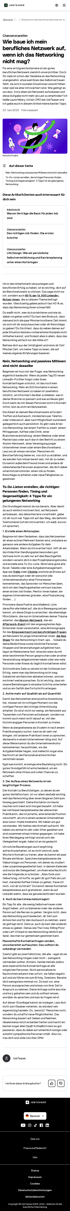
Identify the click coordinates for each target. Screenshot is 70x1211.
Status (35, 1170)
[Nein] (60, 1083)
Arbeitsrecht (13, 209)
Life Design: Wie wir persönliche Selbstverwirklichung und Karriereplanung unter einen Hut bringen (34, 257)
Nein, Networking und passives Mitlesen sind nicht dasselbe (36, 172)
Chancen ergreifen (15, 35)
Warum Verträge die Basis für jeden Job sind (32, 216)
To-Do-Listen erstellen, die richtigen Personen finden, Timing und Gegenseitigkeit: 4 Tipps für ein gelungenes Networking (35, 181)
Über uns (35, 1138)
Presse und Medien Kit (35, 1148)
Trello (16, 571)
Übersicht (8, 19)
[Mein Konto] (56, 5)
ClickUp (33, 571)
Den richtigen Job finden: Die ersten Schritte (30, 235)
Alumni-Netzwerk (30, 620)
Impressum (35, 1176)
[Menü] (64, 5)
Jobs (35, 1157)
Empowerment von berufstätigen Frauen (39, 632)
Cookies (35, 1183)
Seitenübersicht (35, 1196)
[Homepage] (13, 5)
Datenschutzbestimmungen (35, 1190)
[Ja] (51, 1083)
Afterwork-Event (14, 624)
